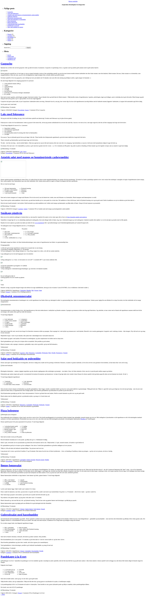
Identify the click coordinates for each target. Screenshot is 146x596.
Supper (9, 40)
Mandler (28, 290)
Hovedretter (10, 37)
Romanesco (59, 353)
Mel (33, 290)
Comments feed (11, 58)
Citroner (22, 509)
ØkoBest (83, 419)
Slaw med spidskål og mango (15, 27)
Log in (9, 55)
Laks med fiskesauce (13, 13)
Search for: (7, 47)
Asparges (22, 353)
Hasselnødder (35, 551)
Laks (21, 151)
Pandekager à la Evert (13, 25)
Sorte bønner (37, 509)
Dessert (9, 34)
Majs (49, 353)
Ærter (27, 353)
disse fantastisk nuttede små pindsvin (77, 217)
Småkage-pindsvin (12, 16)
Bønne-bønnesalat (12, 22)
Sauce (24, 151)
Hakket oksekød (31, 459)
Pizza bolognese (11, 21)
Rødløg (47, 459)
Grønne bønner (29, 509)
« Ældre (3, 594)
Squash (43, 509)
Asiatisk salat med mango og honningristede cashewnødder (23, 15)
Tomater (65, 353)
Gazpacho (10, 12)
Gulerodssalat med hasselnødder (16, 24)
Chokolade (23, 290)
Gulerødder (38, 353)
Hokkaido (42, 405)
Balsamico (32, 353)
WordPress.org (11, 59)
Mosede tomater (40, 459)
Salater (9, 39)
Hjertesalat (45, 353)
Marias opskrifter (73, 1)
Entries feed (10, 56)
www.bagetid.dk (39, 223)
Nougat (36, 290)
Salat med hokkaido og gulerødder (16, 19)
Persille (54, 353)
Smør (40, 290)
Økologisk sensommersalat (14, 18)
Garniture (10, 36)
